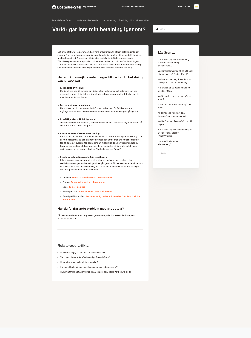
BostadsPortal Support (62, 20)
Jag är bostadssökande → (88, 20)
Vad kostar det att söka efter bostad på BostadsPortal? (85, 257)
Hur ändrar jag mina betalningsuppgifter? (79, 262)
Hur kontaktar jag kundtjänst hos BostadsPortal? (82, 252)
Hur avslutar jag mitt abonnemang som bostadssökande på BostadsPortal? (173, 62)
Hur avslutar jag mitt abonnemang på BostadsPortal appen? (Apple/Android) (95, 272)
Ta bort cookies (77, 187)
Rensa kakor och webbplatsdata (88, 182)
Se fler (163, 153)
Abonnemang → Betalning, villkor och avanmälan (126, 20)
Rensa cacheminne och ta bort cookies (92, 177)
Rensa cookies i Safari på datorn (95, 191)
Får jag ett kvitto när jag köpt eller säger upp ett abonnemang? (89, 267)
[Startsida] (66, 7)
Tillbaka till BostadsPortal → (133, 7)
